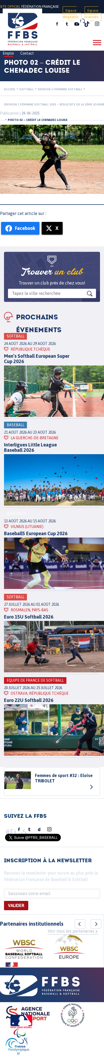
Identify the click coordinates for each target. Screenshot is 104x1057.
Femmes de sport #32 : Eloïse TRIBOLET (64, 778)
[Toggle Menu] (97, 42)
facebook (57, 24)
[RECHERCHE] (83, 21)
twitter (67, 24)
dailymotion (39, 829)
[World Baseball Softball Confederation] (24, 950)
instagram (97, 24)
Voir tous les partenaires (71, 931)
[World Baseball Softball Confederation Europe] (69, 947)
